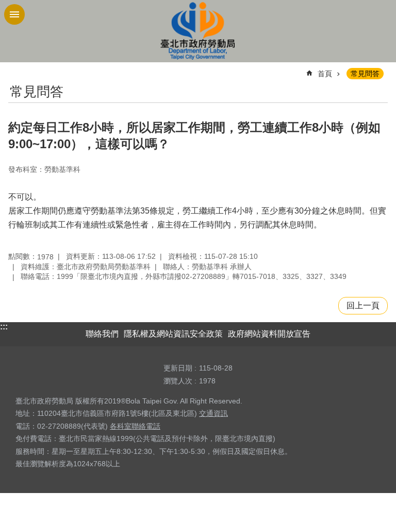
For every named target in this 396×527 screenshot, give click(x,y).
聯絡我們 (102, 333)
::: (4, 326)
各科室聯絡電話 (135, 426)
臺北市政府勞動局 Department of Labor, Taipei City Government (198, 31)
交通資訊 (213, 413)
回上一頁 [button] (363, 305)
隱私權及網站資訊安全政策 (173, 333)
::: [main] (15, 69)
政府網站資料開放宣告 (269, 333)
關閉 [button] (14, 14)
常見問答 (365, 73)
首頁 (325, 73)
